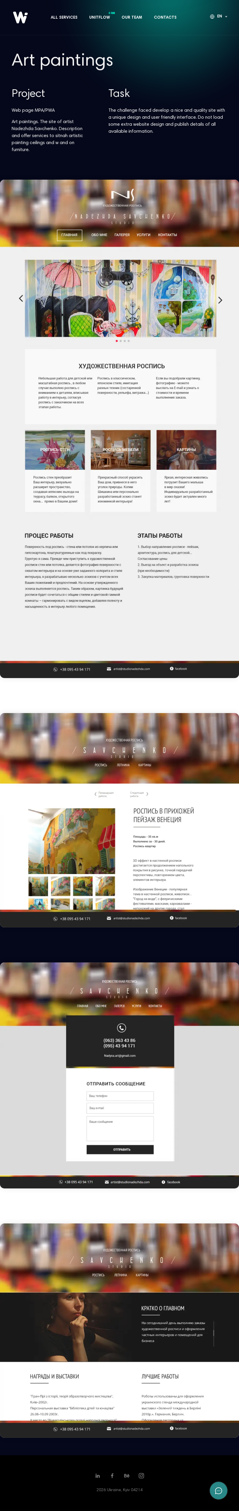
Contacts (165, 18)
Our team (132, 18)
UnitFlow (99, 17)
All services (64, 18)
